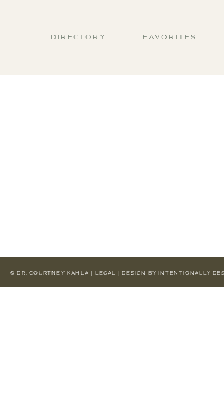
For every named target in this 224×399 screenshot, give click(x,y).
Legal (105, 273)
